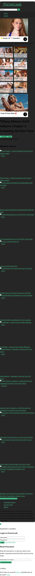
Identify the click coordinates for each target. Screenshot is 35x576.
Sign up (18, 572)
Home (6, 13)
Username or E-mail (6, 560)
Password (3, 540)
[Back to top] (0, 524)
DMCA (6, 507)
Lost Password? (10, 542)
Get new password (6, 562)
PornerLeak (12, 4)
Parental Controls (9, 502)
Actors (6, 16)
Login (2, 542)
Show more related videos (8, 498)
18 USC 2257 (8, 505)
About (3, 136)
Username (3, 537)
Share (9, 136)
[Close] (0, 526)
